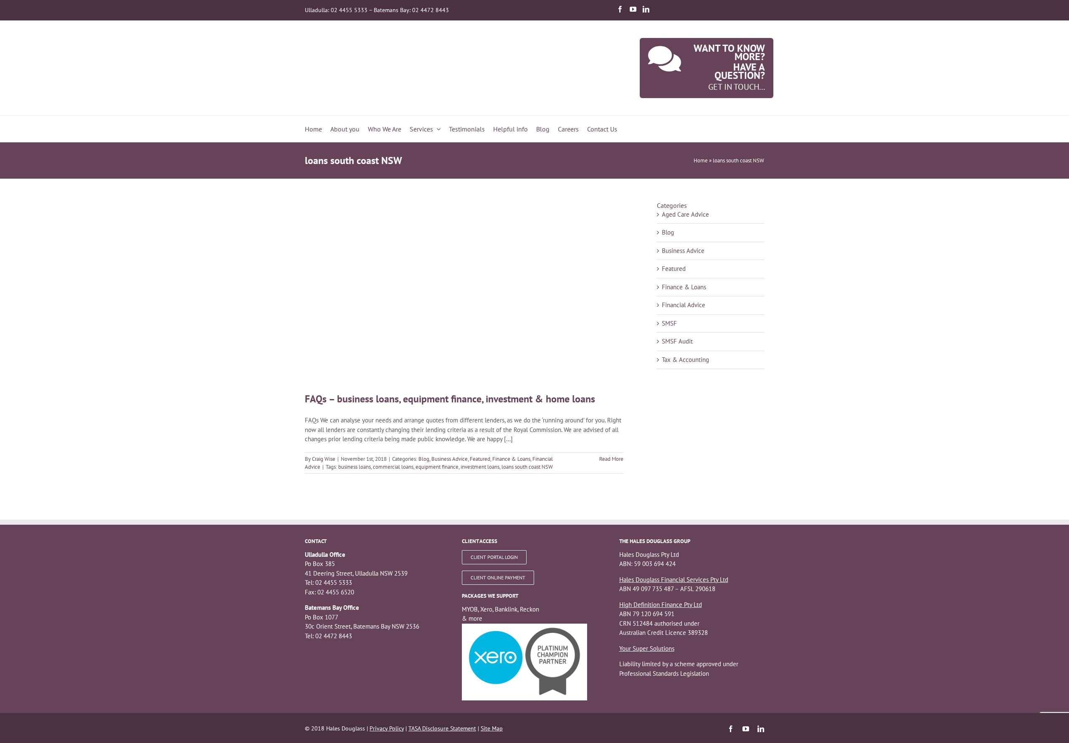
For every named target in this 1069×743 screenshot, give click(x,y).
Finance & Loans (511, 458)
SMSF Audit (677, 341)
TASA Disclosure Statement (442, 728)
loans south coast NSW (527, 466)
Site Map (492, 728)
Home (701, 160)
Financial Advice (683, 305)
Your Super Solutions (646, 648)
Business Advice (449, 458)
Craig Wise (323, 458)
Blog (423, 458)
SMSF (669, 323)
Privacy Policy (387, 728)
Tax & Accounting (685, 360)
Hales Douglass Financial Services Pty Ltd (673, 580)
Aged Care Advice (685, 214)
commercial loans (393, 466)
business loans (354, 466)
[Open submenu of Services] (437, 129)
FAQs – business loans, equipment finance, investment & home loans (450, 398)
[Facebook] (620, 9)
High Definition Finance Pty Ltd (660, 605)
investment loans (480, 466)
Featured (480, 458)
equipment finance (437, 466)
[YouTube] (633, 9)
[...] (508, 439)
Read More (611, 458)
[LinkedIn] (646, 9)
